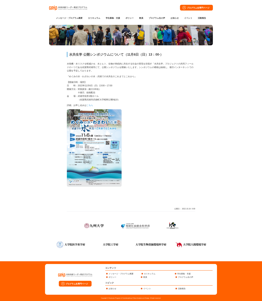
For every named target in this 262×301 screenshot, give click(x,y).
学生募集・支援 (113, 18)
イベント (188, 18)
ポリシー (130, 18)
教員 (141, 18)
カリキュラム (94, 18)
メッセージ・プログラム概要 (69, 18)
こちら (90, 105)
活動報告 (202, 18)
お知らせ (175, 18)
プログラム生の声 (157, 18)
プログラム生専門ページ (198, 8)
